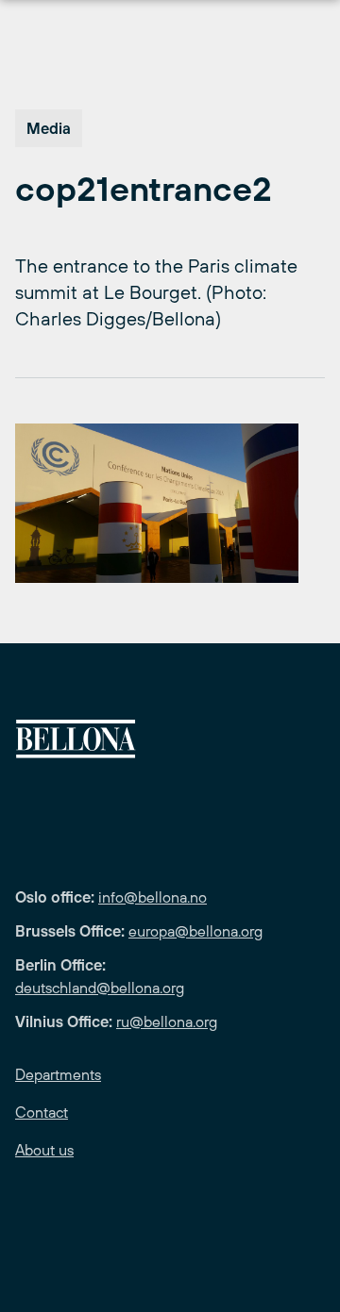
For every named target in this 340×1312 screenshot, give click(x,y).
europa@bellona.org (195, 930)
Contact (41, 1112)
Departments (58, 1074)
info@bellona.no (152, 897)
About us (44, 1149)
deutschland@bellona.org (99, 987)
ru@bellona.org (166, 1021)
